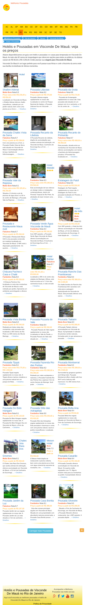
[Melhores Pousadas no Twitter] (63, 596)
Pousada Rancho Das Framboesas (69, 273)
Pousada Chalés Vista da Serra (14, 134)
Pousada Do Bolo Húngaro (12, 409)
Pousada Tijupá (11, 362)
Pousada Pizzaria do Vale (41, 321)
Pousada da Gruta (67, 89)
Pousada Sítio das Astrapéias (40, 409)
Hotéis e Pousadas (12, 41)
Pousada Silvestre (67, 500)
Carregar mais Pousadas (40, 531)
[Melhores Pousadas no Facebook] (58, 596)
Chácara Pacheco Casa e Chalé (12, 273)
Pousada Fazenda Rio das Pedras (42, 364)
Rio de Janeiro (30, 38)
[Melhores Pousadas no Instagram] (72, 596)
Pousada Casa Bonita (42, 500)
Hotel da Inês (78, 210)
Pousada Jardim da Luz (13, 502)
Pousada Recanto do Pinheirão (69, 134)
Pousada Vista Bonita (14, 319)
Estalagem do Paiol (68, 180)
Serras (42, 38)
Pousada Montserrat (69, 362)
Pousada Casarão (67, 455)
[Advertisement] (44, 17)
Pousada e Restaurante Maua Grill (12, 226)
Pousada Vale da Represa (12, 182)
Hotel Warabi (50, 166)
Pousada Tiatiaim (67, 319)
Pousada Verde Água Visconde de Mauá (41, 225)
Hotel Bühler (50, 258)
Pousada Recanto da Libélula (41, 134)
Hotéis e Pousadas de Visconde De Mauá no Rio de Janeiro (25, 592)
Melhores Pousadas (13, 38)
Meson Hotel (50, 442)
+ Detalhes (22, 109)
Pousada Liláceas (39, 89)
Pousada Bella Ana (68, 408)
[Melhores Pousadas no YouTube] (68, 596)
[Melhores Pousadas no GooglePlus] (54, 596)
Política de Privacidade (42, 604)
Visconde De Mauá (56, 38)
